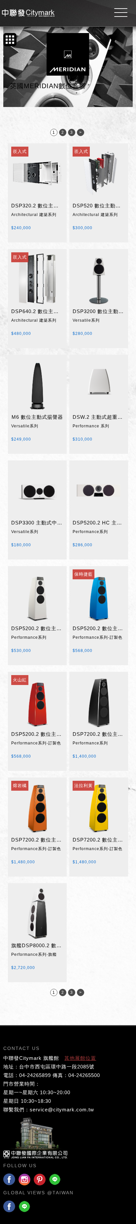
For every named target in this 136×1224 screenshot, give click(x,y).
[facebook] (9, 1179)
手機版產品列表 (10, 39)
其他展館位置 (80, 1058)
